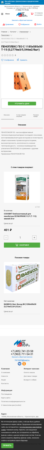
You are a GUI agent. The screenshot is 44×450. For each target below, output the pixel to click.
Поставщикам (6, 394)
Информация (6, 390)
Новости (4, 376)
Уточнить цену (22, 104)
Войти (39, 24)
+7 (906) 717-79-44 (22, 10)
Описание (7, 115)
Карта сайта (5, 398)
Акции (3, 380)
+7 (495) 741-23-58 (22, 351)
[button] (22, 55)
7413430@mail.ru (22, 360)
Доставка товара (30, 376)
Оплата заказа (29, 372)
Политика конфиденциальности (13, 401)
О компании (5, 372)
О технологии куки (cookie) (11, 405)
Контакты (5, 383)
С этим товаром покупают (21, 115)
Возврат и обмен (30, 380)
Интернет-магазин (31, 369)
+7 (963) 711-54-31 (22, 354)
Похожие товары (36, 115)
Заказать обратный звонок (22, 20)
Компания (5, 369)
